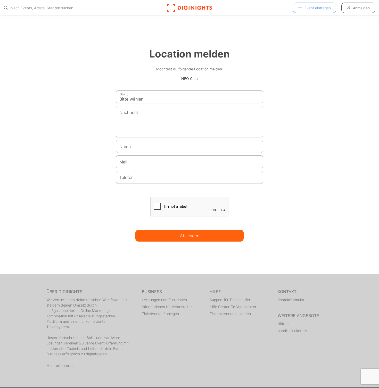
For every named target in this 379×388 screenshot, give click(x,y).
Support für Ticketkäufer (230, 300)
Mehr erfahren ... (60, 365)
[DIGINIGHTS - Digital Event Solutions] (189, 7)
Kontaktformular (291, 300)
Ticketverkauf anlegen (160, 313)
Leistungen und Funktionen (164, 300)
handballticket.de (292, 330)
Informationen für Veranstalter (167, 306)
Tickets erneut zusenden (230, 313)
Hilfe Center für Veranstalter (233, 306)
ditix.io (283, 323)
